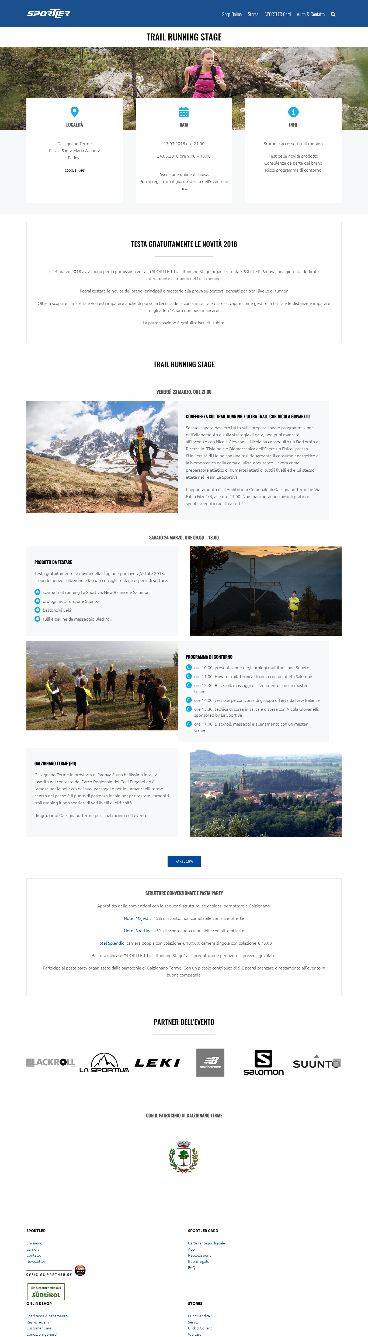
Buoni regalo (198, 1261)
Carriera (33, 1249)
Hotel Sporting (138, 930)
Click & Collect (200, 1328)
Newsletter (35, 1261)
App (191, 1249)
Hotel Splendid (110, 943)
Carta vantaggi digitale (206, 1243)
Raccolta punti (199, 1255)
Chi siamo (34, 1243)
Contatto (33, 1255)
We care (195, 1334)
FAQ (191, 1267)
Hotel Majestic (137, 918)
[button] (333, 13)
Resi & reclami (38, 1322)
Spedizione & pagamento (47, 1315)
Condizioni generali (42, 1334)
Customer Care (38, 1328)
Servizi (193, 1322)
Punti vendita (199, 1315)
